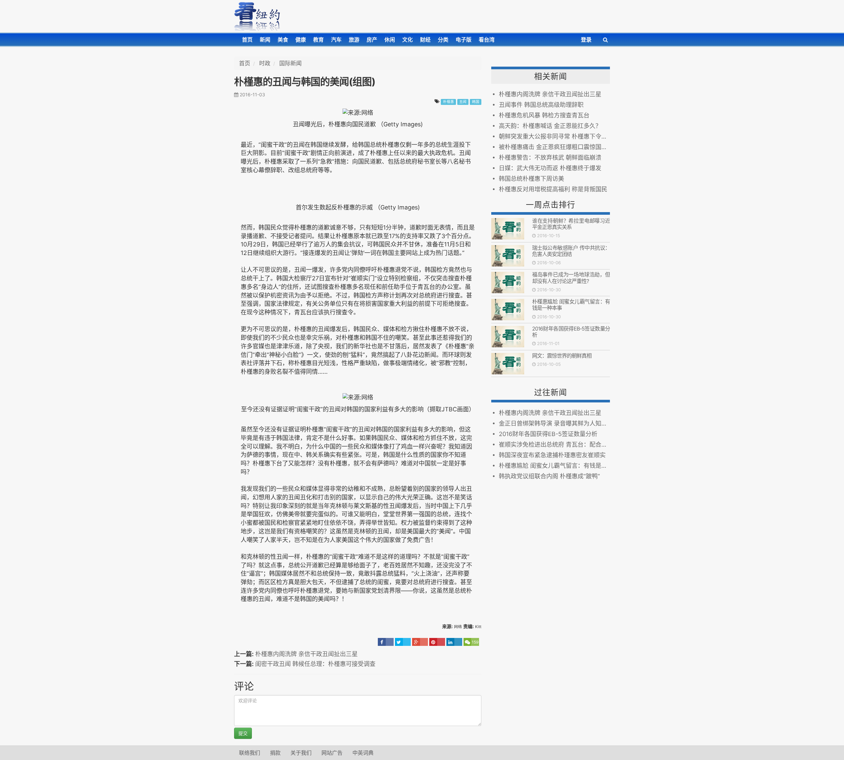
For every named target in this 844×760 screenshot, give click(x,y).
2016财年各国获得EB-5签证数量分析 (571, 331)
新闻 (265, 39)
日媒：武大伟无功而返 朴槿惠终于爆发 (550, 168)
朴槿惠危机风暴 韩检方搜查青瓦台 (544, 115)
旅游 (354, 39)
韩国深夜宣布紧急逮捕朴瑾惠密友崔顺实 (552, 455)
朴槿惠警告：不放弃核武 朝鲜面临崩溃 (550, 157)
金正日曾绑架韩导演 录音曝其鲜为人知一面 (554, 423)
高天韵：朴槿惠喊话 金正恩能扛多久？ (550, 125)
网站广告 (332, 752)
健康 (300, 39)
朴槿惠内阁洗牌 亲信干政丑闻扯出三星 (306, 653)
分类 (443, 39)
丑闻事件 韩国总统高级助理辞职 (541, 104)
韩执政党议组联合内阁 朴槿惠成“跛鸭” (549, 476)
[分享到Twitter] (403, 642)
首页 (247, 39)
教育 (318, 39)
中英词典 (363, 752)
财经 (425, 39)
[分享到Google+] (420, 642)
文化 (407, 39)
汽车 (336, 39)
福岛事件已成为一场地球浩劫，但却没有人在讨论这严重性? (571, 277)
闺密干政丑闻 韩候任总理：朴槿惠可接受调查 (315, 663)
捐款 (275, 752)
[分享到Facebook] (386, 642)
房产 (372, 39)
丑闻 (463, 102)
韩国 (475, 102)
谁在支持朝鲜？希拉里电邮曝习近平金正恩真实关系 (571, 223)
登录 (586, 39)
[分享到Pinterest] (437, 642)
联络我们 (249, 752)
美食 (283, 39)
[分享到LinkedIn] (454, 642)
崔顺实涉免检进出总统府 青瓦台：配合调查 (554, 444)
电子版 (463, 39)
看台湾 (487, 39)
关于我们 (301, 752)
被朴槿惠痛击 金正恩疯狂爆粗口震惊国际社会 (554, 146)
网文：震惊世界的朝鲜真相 (561, 355)
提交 (243, 733)
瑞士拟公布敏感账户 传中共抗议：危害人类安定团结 (571, 250)
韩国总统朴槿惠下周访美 (531, 178)
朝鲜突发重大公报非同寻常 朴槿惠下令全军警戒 (554, 136)
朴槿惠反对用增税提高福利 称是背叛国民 (553, 189)
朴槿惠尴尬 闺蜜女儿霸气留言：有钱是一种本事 (571, 304)
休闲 (389, 39)
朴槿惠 (448, 102)
